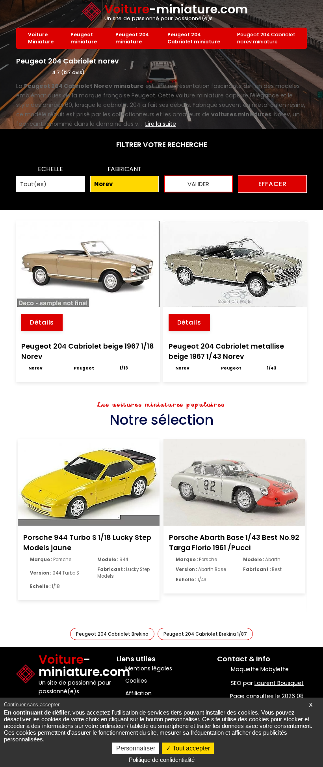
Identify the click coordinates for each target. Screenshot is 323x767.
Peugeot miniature (84, 38)
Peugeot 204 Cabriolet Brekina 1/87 (205, 634)
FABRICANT (124, 169)
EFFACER (272, 183)
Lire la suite (160, 124)
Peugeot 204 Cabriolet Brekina (112, 634)
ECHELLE (50, 169)
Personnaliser (135, 748)
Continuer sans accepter (31, 704)
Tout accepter (190, 748)
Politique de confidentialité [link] (162, 759)
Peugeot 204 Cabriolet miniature (193, 38)
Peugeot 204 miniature (132, 38)
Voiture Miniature (41, 38)
